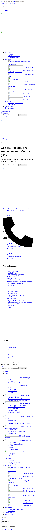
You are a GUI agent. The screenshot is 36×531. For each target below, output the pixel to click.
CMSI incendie (13, 408)
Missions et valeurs (14, 56)
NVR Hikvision (13, 449)
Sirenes (10, 414)
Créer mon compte (6, 529)
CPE (9, 387)
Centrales (11, 422)
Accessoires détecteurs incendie (18, 405)
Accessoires (12, 420)
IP (9, 455)
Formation (11, 104)
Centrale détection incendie (16, 407)
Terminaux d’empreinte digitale (17, 400)
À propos (11, 54)
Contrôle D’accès (28, 96)
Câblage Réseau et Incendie (15, 283)
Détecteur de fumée (14, 412)
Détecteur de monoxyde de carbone (19, 423)
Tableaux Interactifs (14, 383)
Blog (8, 349)
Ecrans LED (12, 381)
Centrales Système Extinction (17, 431)
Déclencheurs (12, 433)
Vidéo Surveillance (28, 82)
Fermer (3, 366)
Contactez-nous (5, 111)
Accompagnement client (15, 103)
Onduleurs (16, 79)
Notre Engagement (14, 57)
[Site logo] (13, 30)
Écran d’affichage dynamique (15, 275)
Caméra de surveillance (15, 444)
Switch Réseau (12, 391)
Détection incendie (28, 67)
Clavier (10, 446)
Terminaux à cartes (14, 397)
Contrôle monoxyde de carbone (16, 280)
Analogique (12, 454)
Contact (9, 346)
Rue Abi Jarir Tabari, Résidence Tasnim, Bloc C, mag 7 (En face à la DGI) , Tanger (17, 209)
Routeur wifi (12, 389)
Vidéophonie (27, 99)
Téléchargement (11, 347)
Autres (9, 287)
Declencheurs (12, 410)
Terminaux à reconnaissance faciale (19, 399)
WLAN (10, 392)
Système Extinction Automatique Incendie (21, 71)
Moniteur (11, 447)
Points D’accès (27, 94)
